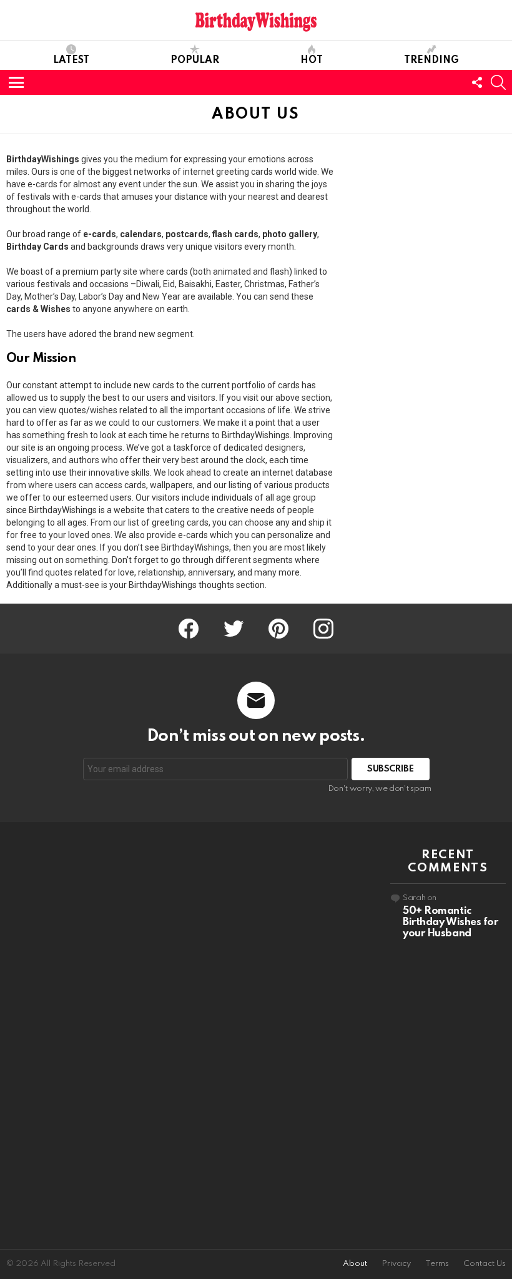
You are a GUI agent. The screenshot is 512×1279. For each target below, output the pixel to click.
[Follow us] (477, 82)
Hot (311, 61)
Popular (194, 61)
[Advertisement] (64, 1035)
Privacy (396, 1264)
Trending (431, 61)
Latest (71, 61)
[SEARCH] (498, 82)
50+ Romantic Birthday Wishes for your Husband (450, 922)
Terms (437, 1264)
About (355, 1264)
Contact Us (484, 1264)
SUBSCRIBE (390, 769)
